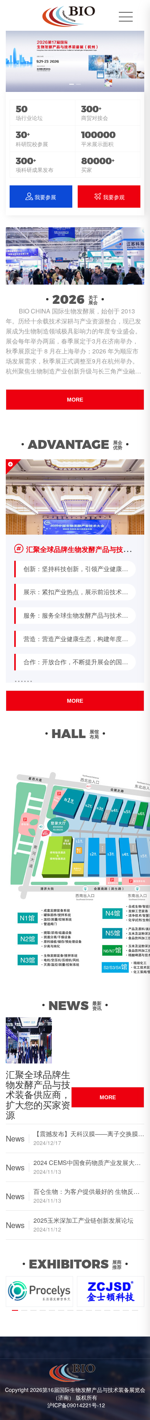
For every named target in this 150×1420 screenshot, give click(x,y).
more (75, 400)
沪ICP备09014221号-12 (76, 1405)
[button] (71, 84)
